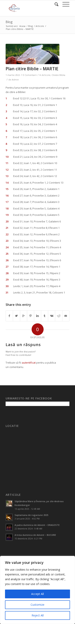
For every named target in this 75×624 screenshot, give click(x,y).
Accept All (37, 594)
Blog (9, 22)
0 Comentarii (30, 75)
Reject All (38, 615)
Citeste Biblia (58, 75)
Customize (37, 604)
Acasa (22, 25)
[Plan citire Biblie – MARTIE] (32, 54)
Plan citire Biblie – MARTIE (32, 68)
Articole (40, 25)
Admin (15, 79)
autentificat (29, 362)
